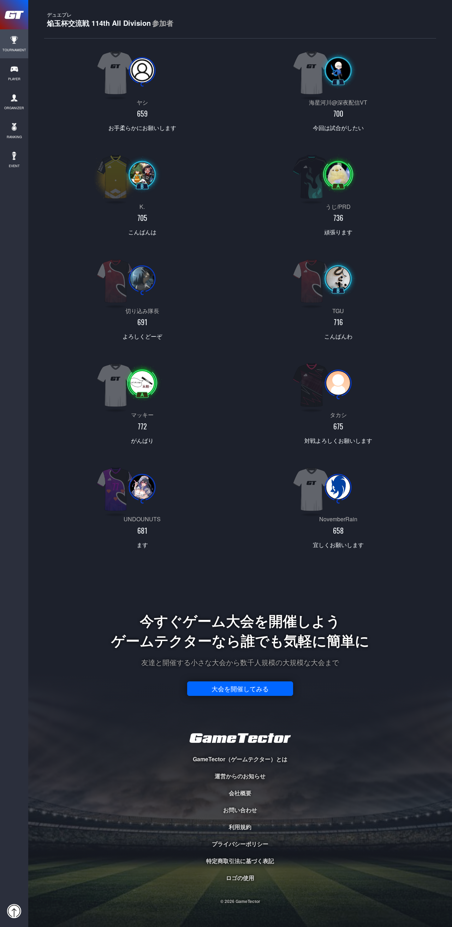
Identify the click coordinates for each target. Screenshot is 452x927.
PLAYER (14, 79)
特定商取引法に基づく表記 (240, 861)
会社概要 (240, 793)
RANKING (14, 137)
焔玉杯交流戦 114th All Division (110, 19)
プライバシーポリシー (240, 844)
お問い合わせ (240, 810)
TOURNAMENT (14, 50)
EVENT (14, 166)
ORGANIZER (14, 108)
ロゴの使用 (240, 878)
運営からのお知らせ (240, 776)
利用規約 (240, 827)
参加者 (162, 23)
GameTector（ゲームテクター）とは (240, 759)
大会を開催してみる (240, 688)
